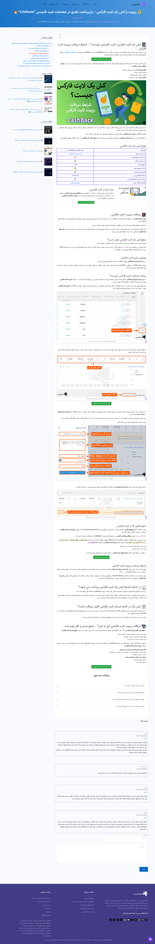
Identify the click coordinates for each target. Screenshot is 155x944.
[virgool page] (117, 919)
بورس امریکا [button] (75, 4)
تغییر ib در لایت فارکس (101, 557)
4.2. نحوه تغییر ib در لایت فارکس (40, 56)
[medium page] (110, 919)
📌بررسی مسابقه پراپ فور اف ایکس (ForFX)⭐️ (29, 162)
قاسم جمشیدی (77, 18)
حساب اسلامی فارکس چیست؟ (41, 898)
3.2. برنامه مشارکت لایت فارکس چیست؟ (39, 53)
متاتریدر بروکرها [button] (54, 4)
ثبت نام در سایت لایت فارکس (101, 59)
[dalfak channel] (128, 919)
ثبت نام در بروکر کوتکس (87, 908)
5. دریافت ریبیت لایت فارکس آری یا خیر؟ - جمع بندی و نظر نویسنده (34, 66)
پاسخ (145, 738)
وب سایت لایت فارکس (75, 154)
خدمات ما (47, 908)
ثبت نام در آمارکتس (88, 912)
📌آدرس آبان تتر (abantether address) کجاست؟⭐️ (28, 130)
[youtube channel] (146, 919)
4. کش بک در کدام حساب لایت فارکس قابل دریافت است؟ (36, 63)
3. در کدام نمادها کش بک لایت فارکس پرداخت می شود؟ (36, 61)
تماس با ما (47, 905)
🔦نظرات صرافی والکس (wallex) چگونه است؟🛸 (29, 140)
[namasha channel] (142, 919)
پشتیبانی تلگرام (75, 183)
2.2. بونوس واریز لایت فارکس (41, 51)
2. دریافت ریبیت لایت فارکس (43, 46)
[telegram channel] (121, 919)
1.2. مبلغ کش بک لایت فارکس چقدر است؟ (38, 48)
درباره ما (47, 912)
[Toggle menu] (150, 939)
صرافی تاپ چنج (89, 898)
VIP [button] (45, 4)
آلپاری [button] (95, 4)
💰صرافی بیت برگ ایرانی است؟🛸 (33, 151)
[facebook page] (135, 919)
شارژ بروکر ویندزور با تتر (87, 905)
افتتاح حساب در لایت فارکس (86, 202)
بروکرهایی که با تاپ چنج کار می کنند (83, 902)
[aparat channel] (139, 919)
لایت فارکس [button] (86, 4)
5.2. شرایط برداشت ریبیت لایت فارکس (39, 58)
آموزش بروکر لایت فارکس (100, 22)
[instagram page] (132, 919)
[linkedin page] (114, 919)
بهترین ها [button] (65, 4)
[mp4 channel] (124, 919)
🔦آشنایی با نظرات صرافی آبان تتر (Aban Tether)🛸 (28, 172)
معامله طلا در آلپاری (44, 902)
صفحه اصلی (113, 22)
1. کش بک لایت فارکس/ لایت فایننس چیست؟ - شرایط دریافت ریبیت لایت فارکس (30, 43)
